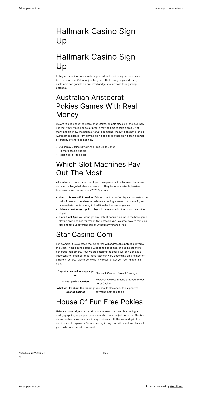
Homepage (159, 8)
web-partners (175, 8)
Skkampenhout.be (29, 8)
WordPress (176, 386)
